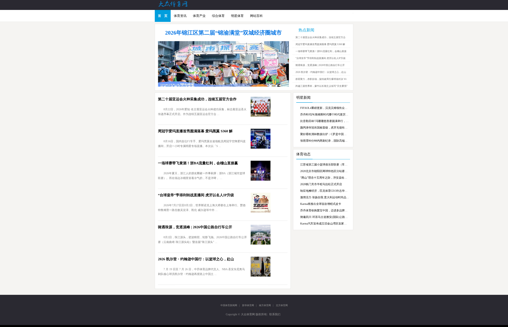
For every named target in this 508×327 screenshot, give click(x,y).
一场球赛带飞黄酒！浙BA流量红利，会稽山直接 (320, 51)
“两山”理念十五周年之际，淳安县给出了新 (324, 177)
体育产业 (199, 15)
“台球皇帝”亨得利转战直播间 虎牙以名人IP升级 (320, 58)
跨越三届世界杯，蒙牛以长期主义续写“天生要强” (321, 86)
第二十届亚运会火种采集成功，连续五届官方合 (320, 37)
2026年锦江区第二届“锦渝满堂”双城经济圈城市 (223, 33)
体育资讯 (180, 15)
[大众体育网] (176, 6)
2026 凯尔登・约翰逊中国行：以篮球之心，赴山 (320, 72)
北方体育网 (282, 305)
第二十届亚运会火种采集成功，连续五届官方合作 (197, 99)
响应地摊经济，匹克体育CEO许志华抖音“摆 (324, 190)
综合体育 (218, 15)
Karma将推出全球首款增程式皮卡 (320, 203)
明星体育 (237, 15)
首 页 (162, 15)
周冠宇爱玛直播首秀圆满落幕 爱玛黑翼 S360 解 (320, 44)
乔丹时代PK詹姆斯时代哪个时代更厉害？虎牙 (324, 114)
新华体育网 (248, 305)
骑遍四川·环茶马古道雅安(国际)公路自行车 (324, 217)
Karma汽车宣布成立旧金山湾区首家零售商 (324, 223)
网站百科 (256, 15)
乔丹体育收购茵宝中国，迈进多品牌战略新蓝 (324, 210)
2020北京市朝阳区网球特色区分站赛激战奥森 (324, 171)
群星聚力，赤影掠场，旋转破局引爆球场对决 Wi (320, 79)
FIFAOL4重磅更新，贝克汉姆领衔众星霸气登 (324, 107)
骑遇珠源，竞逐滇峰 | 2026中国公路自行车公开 (320, 65)
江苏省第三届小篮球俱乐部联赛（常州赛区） (324, 164)
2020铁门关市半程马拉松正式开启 (321, 184)
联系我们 (274, 314)
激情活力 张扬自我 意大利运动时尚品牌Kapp (324, 197)
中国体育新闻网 (228, 305)
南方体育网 (265, 305)
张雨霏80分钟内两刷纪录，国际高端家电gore (324, 140)
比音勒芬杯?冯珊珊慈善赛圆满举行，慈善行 (324, 121)
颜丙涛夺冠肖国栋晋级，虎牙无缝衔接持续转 (324, 127)
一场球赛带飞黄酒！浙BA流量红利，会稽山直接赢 (198, 163)
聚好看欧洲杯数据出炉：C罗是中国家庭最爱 (324, 134)
